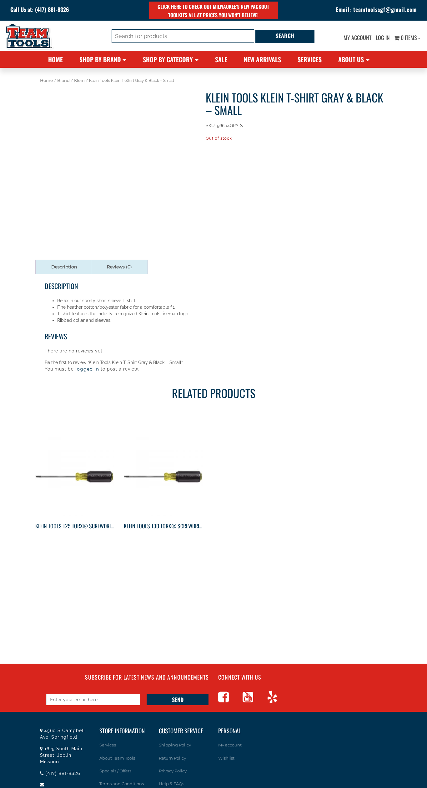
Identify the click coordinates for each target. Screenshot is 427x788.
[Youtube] (254, 700)
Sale (221, 59)
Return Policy (172, 757)
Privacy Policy (173, 770)
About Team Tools (117, 757)
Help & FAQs (171, 783)
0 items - (409, 37)
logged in (87, 369)
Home (55, 59)
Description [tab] (64, 267)
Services (310, 59)
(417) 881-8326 (52, 9)
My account (357, 37)
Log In (383, 37)
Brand (63, 80)
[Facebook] (229, 700)
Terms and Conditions (121, 783)
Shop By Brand (100, 59)
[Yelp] (278, 700)
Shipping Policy (175, 744)
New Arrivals (262, 59)
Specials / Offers (115, 770)
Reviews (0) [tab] (119, 267)
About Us (351, 59)
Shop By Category (168, 59)
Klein (79, 80)
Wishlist (226, 757)
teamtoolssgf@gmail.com (385, 9)
